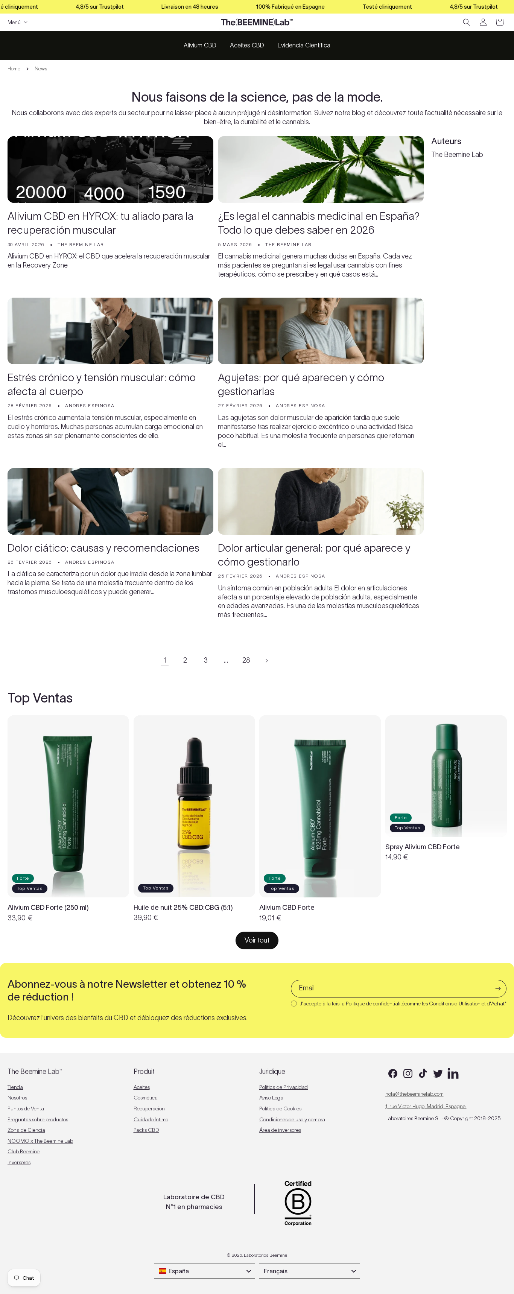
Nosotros (17, 1098)
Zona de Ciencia (26, 1130)
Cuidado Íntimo (151, 1119)
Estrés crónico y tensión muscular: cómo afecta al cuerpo (102, 384)
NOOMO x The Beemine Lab (40, 1141)
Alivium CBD (200, 45)
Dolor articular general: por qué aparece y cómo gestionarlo (314, 555)
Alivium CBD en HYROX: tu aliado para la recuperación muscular (100, 223)
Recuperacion (149, 1108)
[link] (257, 940)
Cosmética (146, 1098)
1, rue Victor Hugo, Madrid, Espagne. (426, 1106)
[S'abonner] (498, 988)
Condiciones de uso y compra (292, 1119)
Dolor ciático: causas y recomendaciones (103, 548)
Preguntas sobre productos (38, 1119)
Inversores (19, 1162)
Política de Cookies (280, 1108)
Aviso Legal (271, 1098)
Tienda (15, 1087)
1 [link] (165, 660)
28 (246, 660)
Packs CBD (146, 1130)
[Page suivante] (266, 660)
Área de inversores (280, 1130)
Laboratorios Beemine (265, 1255)
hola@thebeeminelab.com (414, 1094)
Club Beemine (24, 1151)
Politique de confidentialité (375, 1004)
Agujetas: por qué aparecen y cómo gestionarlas (301, 384)
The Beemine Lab (457, 154)
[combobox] (204, 1271)
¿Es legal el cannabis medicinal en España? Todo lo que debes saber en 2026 (319, 223)
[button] (466, 22)
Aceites (142, 1087)
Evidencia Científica (304, 45)
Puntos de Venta (26, 1108)
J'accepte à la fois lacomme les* (403, 1004)
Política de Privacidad (283, 1087)
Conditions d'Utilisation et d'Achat (467, 1004)
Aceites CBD (247, 45)
